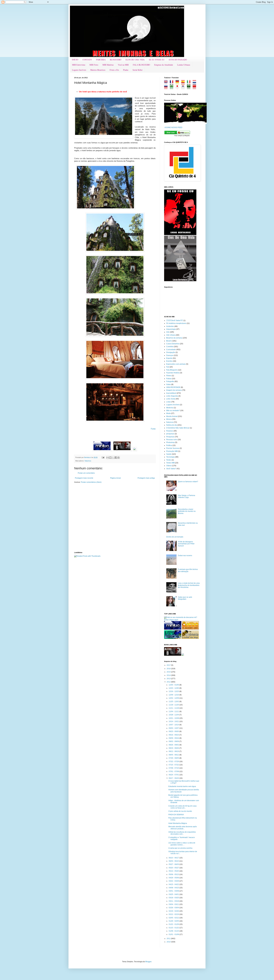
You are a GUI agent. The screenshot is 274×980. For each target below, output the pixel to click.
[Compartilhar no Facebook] (115, 457)
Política (169, 445)
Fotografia (170, 381)
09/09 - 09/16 (174, 738)
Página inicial (115, 478)
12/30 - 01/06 (174, 685)
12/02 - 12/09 (174, 698)
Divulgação (170, 352)
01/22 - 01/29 (174, 924)
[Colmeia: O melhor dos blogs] (190, 638)
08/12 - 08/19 (174, 751)
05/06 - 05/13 (174, 874)
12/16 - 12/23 (174, 691)
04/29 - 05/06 (174, 878)
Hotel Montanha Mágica (177, 823)
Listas (168, 402)
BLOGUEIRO (115, 59)
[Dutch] (195, 83)
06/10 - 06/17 (174, 858)
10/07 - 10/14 (174, 725)
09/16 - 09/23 (174, 735)
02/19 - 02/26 (174, 911)
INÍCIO (75, 59)
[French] (172, 83)
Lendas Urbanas (183, 64)
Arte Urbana (171, 335)
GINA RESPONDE (173, 387)
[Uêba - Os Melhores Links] (190, 629)
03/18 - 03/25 (174, 898)
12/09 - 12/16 (174, 695)
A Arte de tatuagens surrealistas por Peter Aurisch (186, 544)
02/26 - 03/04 (174, 908)
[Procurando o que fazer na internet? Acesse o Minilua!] (172, 629)
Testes (168, 460)
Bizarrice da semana (174, 338)
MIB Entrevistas (78, 64)
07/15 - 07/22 (174, 765)
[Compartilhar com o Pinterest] (118, 457)
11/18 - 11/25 (174, 705)
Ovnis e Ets (114, 70)
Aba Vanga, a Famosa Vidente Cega (186, 496)
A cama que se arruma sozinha (180, 848)
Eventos (169, 361)
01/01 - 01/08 (174, 934)
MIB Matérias (108, 64)
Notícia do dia (171, 425)
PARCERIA (101, 59)
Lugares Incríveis (79, 70)
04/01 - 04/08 (174, 891)
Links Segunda (172, 396)
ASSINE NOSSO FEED (173, 127)
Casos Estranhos (173, 344)
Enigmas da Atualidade (163, 64)
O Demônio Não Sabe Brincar (177, 428)
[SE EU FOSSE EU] (180, 234)
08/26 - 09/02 (174, 745)
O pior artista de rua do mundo (180, 811)
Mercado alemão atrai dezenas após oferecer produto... (182, 828)
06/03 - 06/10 (174, 861)
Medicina (169, 408)
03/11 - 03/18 (174, 901)
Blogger (148, 962)
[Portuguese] (172, 88)
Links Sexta (170, 399)
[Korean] (184, 88)
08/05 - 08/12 (174, 755)
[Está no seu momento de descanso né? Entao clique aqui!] (182, 620)
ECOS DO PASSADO (178, 59)
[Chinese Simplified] (195, 88)
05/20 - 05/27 (174, 868)
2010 (169, 942)
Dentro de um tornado (174, 537)
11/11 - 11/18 (174, 708)
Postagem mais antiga (146, 478)
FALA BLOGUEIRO (141, 64)
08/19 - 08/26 (174, 748)
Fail (167, 367)
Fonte (153, 429)
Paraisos (169, 431)
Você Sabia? (171, 469)
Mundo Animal (171, 416)
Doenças (169, 355)
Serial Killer (138, 70)
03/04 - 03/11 (174, 904)
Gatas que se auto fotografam (185, 598)
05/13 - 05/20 (174, 871)
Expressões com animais (176, 364)
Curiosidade (171, 350)
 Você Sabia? (174, 320)
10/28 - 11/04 (174, 715)
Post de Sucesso (172, 448)
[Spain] (184, 83)
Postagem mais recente (84, 478)
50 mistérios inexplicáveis (176, 323)
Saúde (168, 454)
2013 (169, 679)
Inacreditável (171, 393)
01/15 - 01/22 (174, 928)
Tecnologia (170, 457)
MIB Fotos (93, 64)
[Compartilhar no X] (113, 457)
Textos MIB (170, 463)
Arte (167, 332)
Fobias (169, 379)
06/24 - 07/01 (174, 775)
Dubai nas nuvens (185, 556)
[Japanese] (178, 88)
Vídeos (169, 466)
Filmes (168, 376)
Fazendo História (173, 373)
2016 (169, 669)
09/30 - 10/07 (174, 728)
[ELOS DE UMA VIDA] (180, 281)
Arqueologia (171, 329)
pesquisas (170, 434)
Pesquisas (170, 437)
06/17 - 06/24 (174, 778)
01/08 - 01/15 (174, 931)
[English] (166, 83)
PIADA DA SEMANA (176, 815)
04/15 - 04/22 (174, 884)
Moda (168, 413)
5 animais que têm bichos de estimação (188, 570)
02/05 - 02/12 (174, 918)
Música (169, 419)
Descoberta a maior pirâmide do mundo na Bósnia (187, 511)
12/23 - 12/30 (174, 688)
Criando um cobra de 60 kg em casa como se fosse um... (182, 807)
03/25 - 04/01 (174, 894)
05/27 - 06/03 (174, 864)
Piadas (125, 70)
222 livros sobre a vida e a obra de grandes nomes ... (181, 844)
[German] (178, 83)
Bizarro (169, 341)
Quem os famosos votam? (188, 482)
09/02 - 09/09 (174, 741)
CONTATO (87, 59)
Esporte (169, 358)
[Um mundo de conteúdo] (172, 638)
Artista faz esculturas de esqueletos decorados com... (182, 833)
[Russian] (166, 88)
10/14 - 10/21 (174, 721)
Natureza (88, 461)
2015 (169, 672)
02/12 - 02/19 (174, 914)
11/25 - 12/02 (174, 702)
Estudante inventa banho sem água (182, 786)
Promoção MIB (172, 451)
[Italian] (189, 83)
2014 (169, 675)
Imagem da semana (174, 390)
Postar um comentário (86, 473)
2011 (169, 939)
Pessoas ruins (171, 440)
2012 (169, 682)
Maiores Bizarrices (97, 70)
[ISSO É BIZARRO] (183, 655)
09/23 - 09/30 (174, 731)
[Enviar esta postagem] (103, 457)
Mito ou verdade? (173, 411)
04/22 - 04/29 (174, 881)
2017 (169, 665)
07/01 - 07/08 (174, 771)
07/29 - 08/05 (174, 758)
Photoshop (170, 442)
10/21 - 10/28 (174, 718)
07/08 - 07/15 (174, 768)
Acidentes (170, 326)
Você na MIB (123, 64)
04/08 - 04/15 (174, 888)
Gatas (168, 384)
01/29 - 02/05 (174, 921)
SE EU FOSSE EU (157, 59)
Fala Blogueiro (172, 370)
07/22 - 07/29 (174, 761)
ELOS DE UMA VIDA (135, 59)
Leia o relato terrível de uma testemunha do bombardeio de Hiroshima (189, 585)
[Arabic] (189, 88)
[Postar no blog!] (110, 457)
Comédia (169, 347)
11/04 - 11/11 (174, 711)
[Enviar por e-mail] (107, 457)
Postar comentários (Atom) (91, 482)
